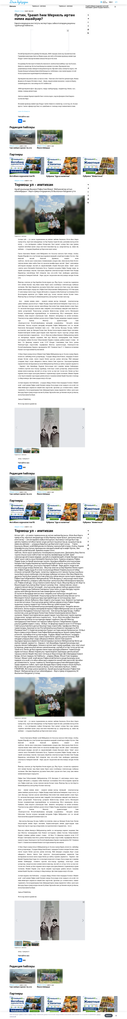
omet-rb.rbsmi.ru (24, 111)
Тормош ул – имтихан (39, 6)
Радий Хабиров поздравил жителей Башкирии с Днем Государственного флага (97, 6)
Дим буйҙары (19, 1)
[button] (83, 427)
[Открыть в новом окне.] (22, 121)
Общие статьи (19, 11)
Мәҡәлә (13, 6)
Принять (108, 1015)
